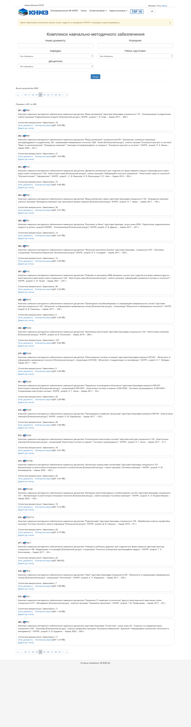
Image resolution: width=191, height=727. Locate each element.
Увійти (164, 5)
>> (67, 94)
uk (152, 11)
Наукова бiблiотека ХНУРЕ (34, 5)
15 (44, 94)
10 (25, 94)
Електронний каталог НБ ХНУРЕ (64, 10)
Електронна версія (43, 125)
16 (48, 94)
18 (55, 94)
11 (29, 94)
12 (33, 94)
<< (18, 94)
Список (84, 10)
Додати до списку (26, 128)
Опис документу (25, 125)
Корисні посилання (118, 10)
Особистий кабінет (97, 10)
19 (59, 94)
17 (52, 94)
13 (37, 94)
